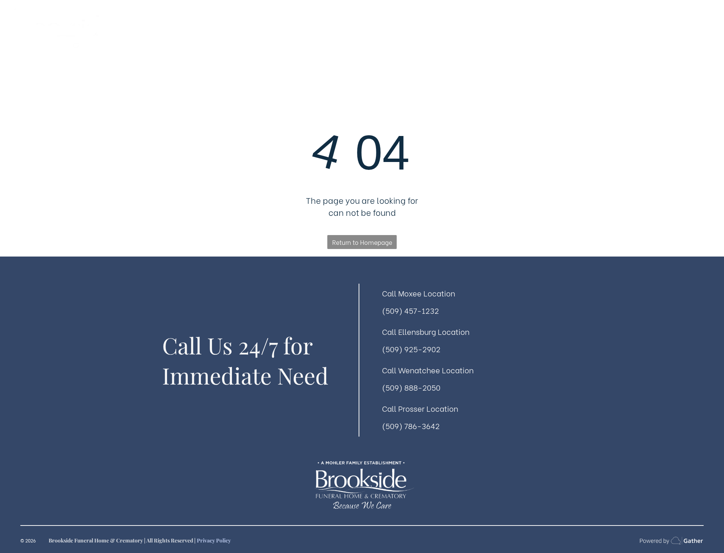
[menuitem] (253, 41)
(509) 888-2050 (411, 387)
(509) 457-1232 (410, 310)
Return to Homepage (362, 242)
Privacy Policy (214, 540)
